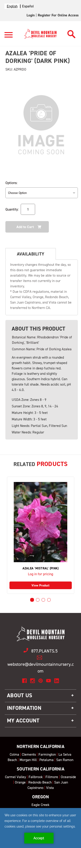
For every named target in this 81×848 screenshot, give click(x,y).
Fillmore (51, 777)
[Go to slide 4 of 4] (49, 600)
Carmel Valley (15, 777)
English (12, 6)
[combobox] (12, 6)
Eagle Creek (41, 804)
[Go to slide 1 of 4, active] (32, 600)
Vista (50, 787)
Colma (14, 754)
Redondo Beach (40, 782)
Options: (11, 182)
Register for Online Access (58, 15)
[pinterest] (40, 680)
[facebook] (24, 680)
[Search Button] (71, 33)
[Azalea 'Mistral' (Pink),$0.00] (40, 522)
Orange (20, 782)
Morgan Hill (28, 759)
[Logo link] (8, 37)
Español (28, 6)
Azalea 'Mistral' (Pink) (40, 568)
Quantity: (11, 209)
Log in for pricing (40, 574)
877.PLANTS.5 (44, 651)
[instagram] (32, 680)
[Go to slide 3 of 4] (43, 600)
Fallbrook (36, 777)
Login (31, 15)
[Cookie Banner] (40, 828)
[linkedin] (56, 680)
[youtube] (48, 680)
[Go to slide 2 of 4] (37, 600)
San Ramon (64, 759)
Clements (29, 754)
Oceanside (68, 777)
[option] (28, 6)
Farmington (47, 754)
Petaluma (46, 759)
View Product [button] (41, 585)
